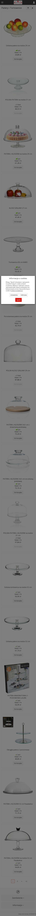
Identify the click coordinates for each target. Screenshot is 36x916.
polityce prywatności (17, 290)
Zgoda (18, 300)
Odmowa (24, 295)
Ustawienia (14, 295)
